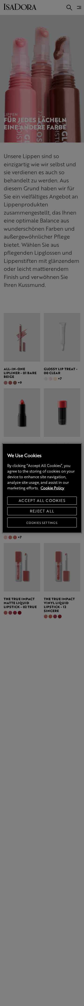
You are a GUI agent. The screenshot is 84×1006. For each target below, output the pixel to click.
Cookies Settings (41, 523)
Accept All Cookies (42, 500)
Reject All (42, 510)
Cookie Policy (52, 487)
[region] (42, 488)
